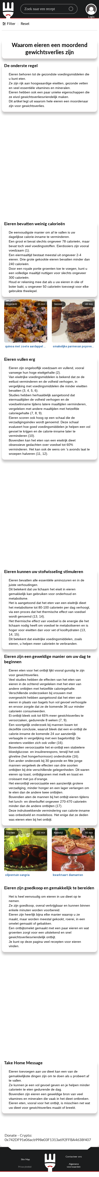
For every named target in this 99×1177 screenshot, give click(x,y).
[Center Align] (72, 6)
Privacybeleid (25, 1167)
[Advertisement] (49, 166)
